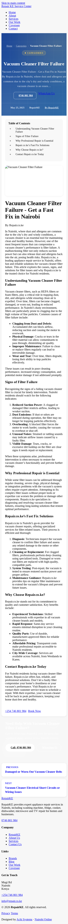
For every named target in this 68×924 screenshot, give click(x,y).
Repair (7, 798)
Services (13, 841)
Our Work (14, 864)
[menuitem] (12, 12)
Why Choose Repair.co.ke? (29, 149)
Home (9, 46)
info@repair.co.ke (11, 901)
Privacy (5, 913)
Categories (21, 46)
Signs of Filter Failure (27, 136)
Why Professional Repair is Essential (34, 140)
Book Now (34, 711)
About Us (14, 837)
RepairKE (14, 834)
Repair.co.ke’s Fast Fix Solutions (32, 145)
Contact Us (15, 844)
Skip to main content (13, 3)
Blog (11, 861)
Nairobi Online (43, 919)
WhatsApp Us (46, 93)
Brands (13, 858)
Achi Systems (24, 919)
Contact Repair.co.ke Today (30, 154)
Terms (14, 913)
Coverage (14, 868)
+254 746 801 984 (15, 711)
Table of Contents (19, 123)
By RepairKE (52, 107)
